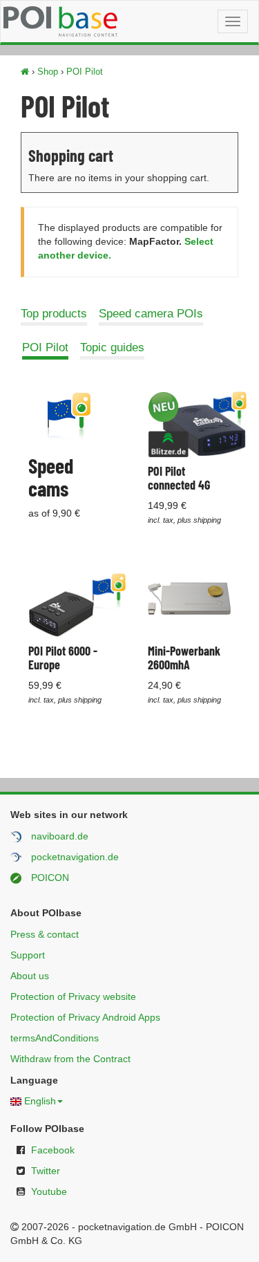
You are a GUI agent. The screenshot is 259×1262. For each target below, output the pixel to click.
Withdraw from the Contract (70, 1058)
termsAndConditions (54, 1037)
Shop (47, 71)
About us (29, 975)
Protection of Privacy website (73, 996)
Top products (54, 313)
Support (27, 955)
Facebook (53, 1150)
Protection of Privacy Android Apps (85, 1017)
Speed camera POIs (151, 313)
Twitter (45, 1170)
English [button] (40, 1100)
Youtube (49, 1191)
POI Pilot (84, 71)
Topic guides (112, 347)
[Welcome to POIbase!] (25, 71)
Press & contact (44, 934)
